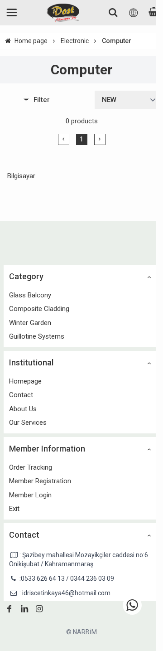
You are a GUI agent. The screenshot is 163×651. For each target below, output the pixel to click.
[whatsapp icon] (132, 605)
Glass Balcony (30, 295)
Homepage (25, 381)
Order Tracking (30, 467)
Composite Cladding (39, 309)
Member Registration (40, 481)
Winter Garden (30, 323)
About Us (23, 409)
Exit (14, 509)
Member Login (30, 495)
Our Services (28, 422)
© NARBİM (81, 632)
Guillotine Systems (36, 336)
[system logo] (63, 13)
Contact (21, 395)
